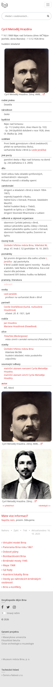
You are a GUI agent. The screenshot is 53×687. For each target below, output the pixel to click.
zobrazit (8, 284)
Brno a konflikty (11, 587)
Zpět (16, 530)
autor (4, 383)
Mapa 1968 (8, 565)
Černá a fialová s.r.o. (12, 675)
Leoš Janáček (10, 293)
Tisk (25, 530)
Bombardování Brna (14, 556)
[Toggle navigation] (48, 4)
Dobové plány (10, 551)
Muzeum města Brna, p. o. (16, 659)
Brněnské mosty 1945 (14, 560)
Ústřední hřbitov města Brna (19, 348)
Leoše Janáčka (38, 149)
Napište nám (8, 520)
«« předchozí (8, 505)
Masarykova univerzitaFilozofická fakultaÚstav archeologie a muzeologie (17, 640)
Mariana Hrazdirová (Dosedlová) (20, 326)
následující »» (44, 505)
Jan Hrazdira (10, 322)
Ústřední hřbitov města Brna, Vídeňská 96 (25, 245)
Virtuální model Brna (14, 542)
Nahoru (5, 530)
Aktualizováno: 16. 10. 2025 (41, 532)
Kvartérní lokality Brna (15, 574)
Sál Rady (7, 569)
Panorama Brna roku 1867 (17, 547)
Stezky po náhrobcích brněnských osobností (21, 580)
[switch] (3, 613)
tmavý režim (13, 613)
